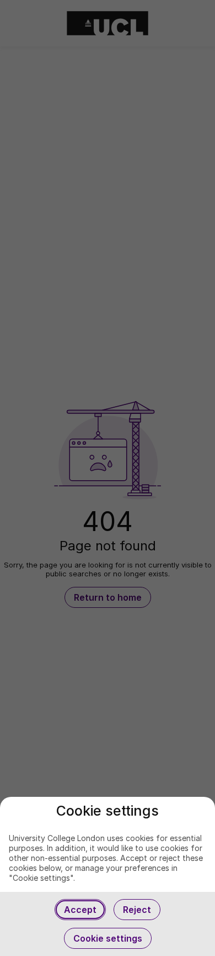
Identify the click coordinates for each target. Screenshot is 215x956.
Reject (137, 909)
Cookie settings (107, 938)
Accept (80, 909)
